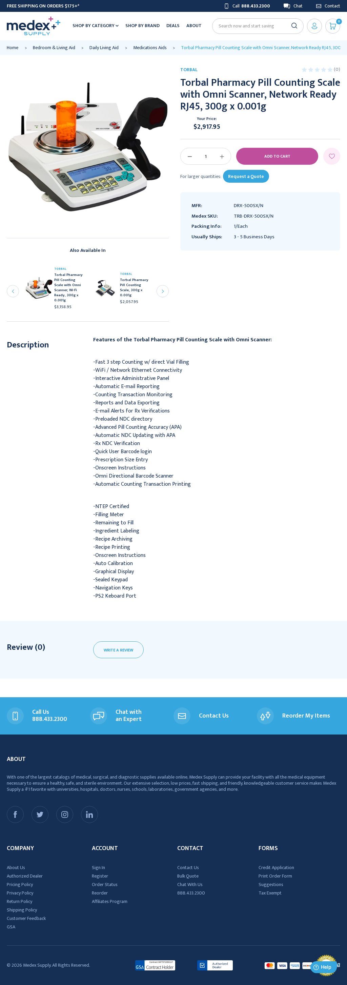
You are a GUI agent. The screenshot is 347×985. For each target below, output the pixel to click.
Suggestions (271, 884)
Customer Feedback (26, 918)
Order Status (105, 884)
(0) (337, 69)
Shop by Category (94, 25)
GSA (11, 927)
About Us (16, 867)
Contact (332, 5)
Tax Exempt (270, 893)
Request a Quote (246, 176)
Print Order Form (275, 876)
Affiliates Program (109, 901)
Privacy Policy (20, 893)
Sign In (98, 867)
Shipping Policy (22, 910)
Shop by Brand (142, 25)
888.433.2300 (191, 893)
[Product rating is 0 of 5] (318, 69)
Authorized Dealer (25, 876)
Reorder (100, 893)
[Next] (163, 291)
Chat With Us (190, 884)
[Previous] (13, 291)
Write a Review (118, 650)
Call (251, 5)
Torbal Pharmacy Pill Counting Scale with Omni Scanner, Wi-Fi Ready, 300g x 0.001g (68, 288)
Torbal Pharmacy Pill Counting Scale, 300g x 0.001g (134, 288)
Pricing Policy (20, 884)
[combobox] (255, 26)
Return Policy (19, 901)
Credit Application (276, 867)
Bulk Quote (188, 876)
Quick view (41, 290)
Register (100, 876)
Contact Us (188, 867)
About (194, 25)
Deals (173, 25)
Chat (298, 5)
